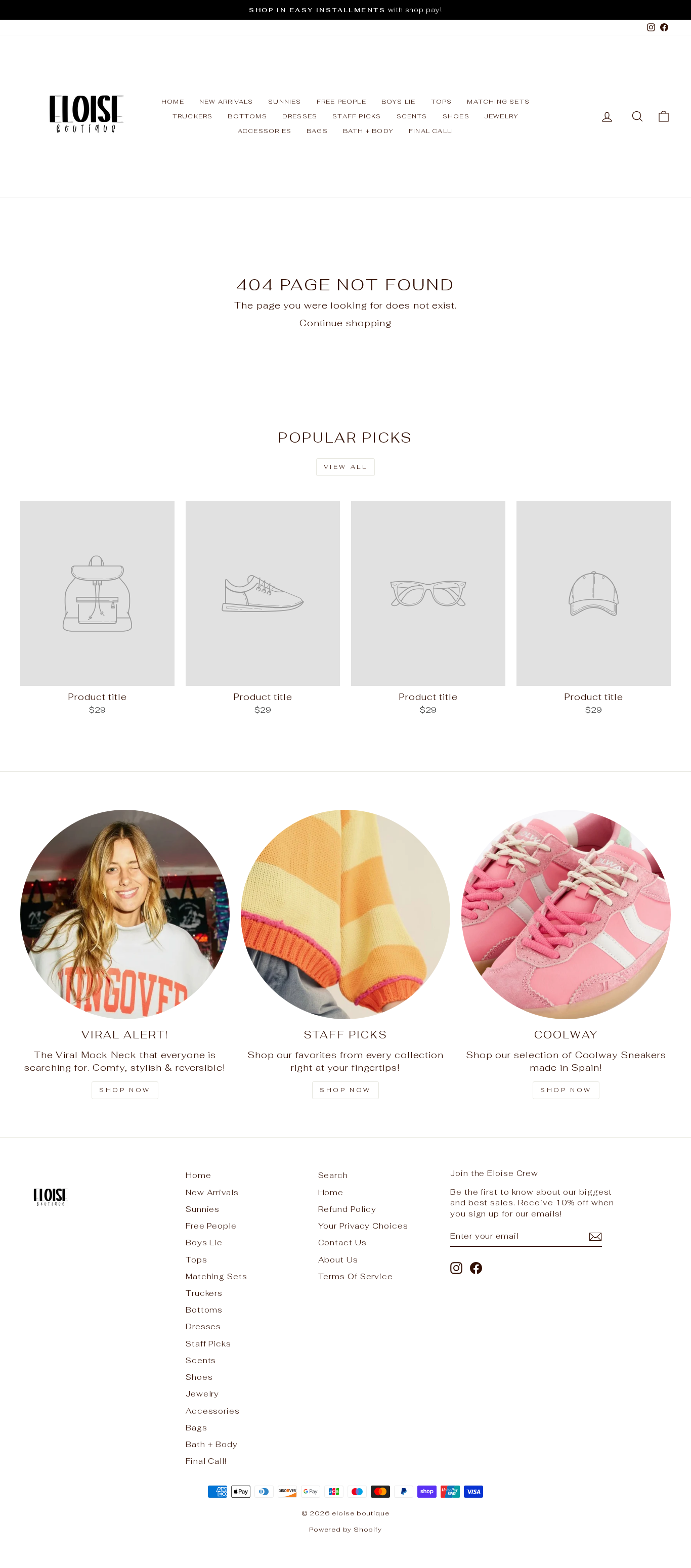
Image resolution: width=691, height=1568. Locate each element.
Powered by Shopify (345, 1529)
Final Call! (431, 131)
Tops (441, 102)
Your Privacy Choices (363, 1226)
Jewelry (502, 116)
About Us (338, 1260)
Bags (317, 131)
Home (172, 102)
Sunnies (284, 102)
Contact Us (342, 1242)
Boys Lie (398, 102)
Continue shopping (345, 323)
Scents (412, 116)
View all (346, 467)
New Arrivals (226, 102)
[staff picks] (345, 914)
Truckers (192, 116)
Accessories (264, 131)
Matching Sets (498, 102)
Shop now (125, 1090)
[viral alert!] (125, 914)
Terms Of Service (355, 1276)
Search (333, 1175)
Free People (341, 102)
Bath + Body (368, 131)
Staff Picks (356, 116)
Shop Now (345, 1090)
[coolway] (566, 914)
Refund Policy (347, 1209)
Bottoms (247, 116)
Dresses (299, 116)
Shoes (456, 116)
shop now (566, 1090)
